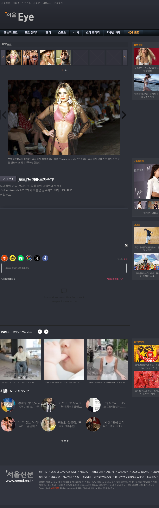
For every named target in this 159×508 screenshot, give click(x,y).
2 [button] (65, 441)
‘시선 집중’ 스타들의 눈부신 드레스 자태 (118, 426)
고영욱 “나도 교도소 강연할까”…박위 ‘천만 (73, 406)
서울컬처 (58, 3)
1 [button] (62, 441)
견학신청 (110, 472)
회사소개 (43, 477)
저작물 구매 (97, 472)
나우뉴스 (26, 3)
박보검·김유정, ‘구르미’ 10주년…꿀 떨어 (28, 426)
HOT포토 (6, 44)
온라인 (68, 472)
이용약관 (86, 477)
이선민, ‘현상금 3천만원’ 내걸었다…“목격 (28, 406)
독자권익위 (123, 472)
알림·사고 (55, 477)
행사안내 (67, 477)
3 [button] (67, 441)
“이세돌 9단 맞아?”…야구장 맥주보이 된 (118, 406)
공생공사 (47, 3)
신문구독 (43, 472)
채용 (77, 477)
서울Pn (16, 3)
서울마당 (84, 472)
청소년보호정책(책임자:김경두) (129, 477)
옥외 (74, 472)
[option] (20, 358)
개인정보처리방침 (102, 477)
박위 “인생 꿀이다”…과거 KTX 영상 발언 (73, 426)
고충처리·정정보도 (140, 472)
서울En (36, 3)
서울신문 (5, 3)
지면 (62, 472)
